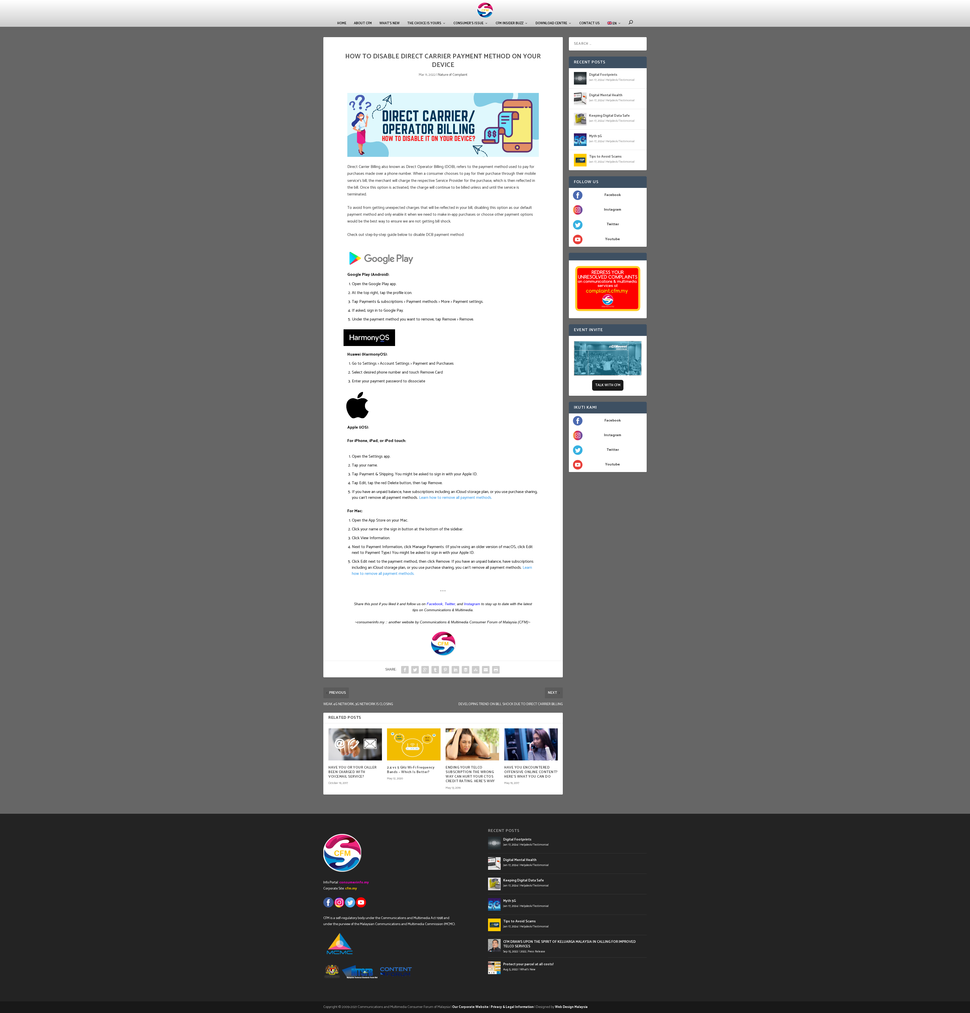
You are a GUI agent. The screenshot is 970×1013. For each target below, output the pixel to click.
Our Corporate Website (470, 1007)
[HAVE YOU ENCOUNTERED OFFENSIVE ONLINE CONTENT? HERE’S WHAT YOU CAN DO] (531, 744)
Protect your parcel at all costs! (528, 964)
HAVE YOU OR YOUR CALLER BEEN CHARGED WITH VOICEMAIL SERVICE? (352, 772)
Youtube (612, 239)
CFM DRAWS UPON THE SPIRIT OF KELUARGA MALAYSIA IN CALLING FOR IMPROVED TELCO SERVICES (569, 944)
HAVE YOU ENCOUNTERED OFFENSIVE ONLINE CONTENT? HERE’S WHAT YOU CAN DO (531, 772)
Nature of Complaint (452, 75)
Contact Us (589, 23)
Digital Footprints (603, 75)
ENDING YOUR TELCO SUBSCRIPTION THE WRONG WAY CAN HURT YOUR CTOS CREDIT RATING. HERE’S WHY (470, 774)
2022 (523, 951)
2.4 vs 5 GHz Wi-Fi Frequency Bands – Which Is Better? (410, 770)
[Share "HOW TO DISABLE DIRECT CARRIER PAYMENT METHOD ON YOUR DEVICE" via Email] (486, 670)
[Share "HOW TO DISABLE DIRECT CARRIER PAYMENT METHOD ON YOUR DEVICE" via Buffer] (465, 670)
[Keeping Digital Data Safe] (580, 119)
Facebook (612, 195)
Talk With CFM (607, 385)
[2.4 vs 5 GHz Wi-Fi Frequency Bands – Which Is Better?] (414, 744)
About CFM (363, 23)
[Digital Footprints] (580, 78)
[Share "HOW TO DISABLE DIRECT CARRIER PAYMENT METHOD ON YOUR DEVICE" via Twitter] (415, 670)
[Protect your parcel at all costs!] (494, 967)
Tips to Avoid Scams (605, 157)
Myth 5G (595, 136)
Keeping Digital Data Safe (609, 116)
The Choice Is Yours (424, 23)
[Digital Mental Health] (580, 98)
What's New (527, 969)
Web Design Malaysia (571, 1007)
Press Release (536, 951)
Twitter (450, 604)
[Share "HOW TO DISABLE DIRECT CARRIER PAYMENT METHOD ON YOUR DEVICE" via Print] (496, 670)
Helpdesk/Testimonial (620, 80)
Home (341, 23)
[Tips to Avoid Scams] (580, 160)
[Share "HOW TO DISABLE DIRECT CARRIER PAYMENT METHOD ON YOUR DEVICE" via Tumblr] (435, 670)
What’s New (389, 23)
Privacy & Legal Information (512, 1007)
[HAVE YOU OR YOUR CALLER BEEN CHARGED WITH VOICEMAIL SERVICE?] (355, 744)
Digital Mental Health (605, 95)
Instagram (612, 210)
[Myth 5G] (580, 139)
